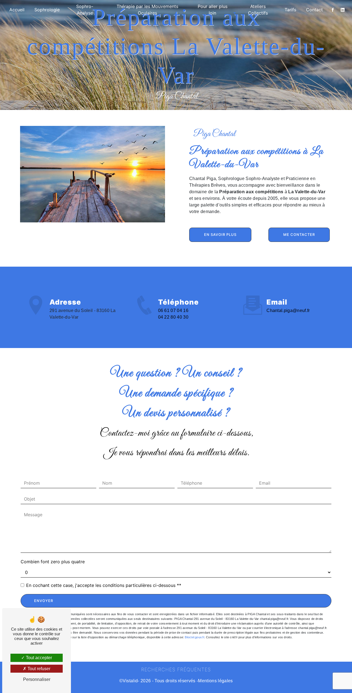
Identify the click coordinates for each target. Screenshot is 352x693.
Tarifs (290, 9)
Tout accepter (38, 657)
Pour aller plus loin (212, 10)
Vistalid (130, 680)
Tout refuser (38, 668)
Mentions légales (215, 680)
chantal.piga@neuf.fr (288, 310)
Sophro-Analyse (84, 10)
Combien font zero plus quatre (53, 561)
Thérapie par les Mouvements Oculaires (147, 10)
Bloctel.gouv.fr (194, 637)
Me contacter (299, 234)
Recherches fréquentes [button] (176, 669)
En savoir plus (220, 234)
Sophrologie (47, 9)
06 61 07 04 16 (173, 310)
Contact (314, 9)
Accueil (16, 9)
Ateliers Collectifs (258, 10)
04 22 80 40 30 (173, 317)
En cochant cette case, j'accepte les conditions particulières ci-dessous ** (103, 585)
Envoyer (43, 600)
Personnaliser (36, 679)
